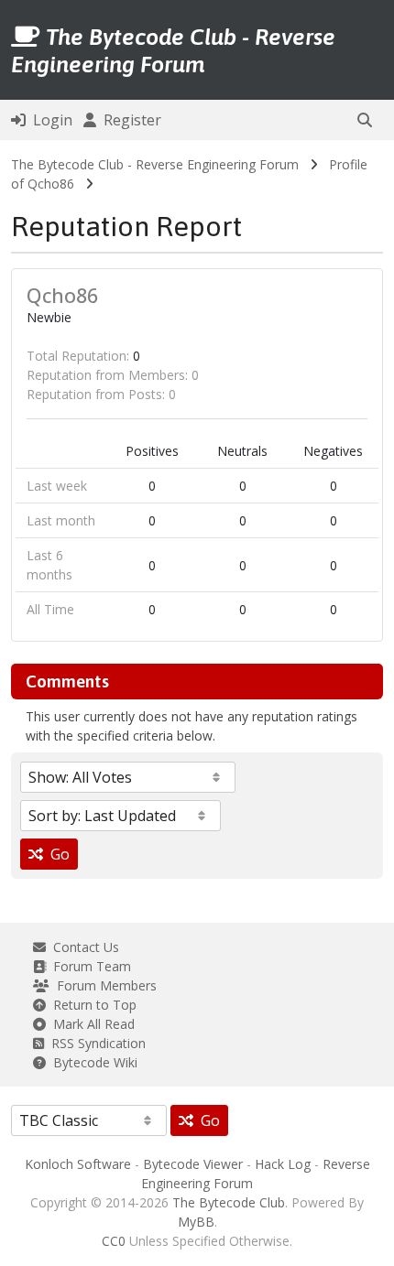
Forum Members (103, 985)
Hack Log (283, 1164)
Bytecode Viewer (193, 1164)
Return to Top (91, 1004)
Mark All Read (90, 1024)
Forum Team (88, 966)
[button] (364, 120)
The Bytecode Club (228, 1202)
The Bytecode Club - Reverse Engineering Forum (155, 164)
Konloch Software (78, 1164)
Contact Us (82, 947)
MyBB (196, 1221)
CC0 (114, 1241)
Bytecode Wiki (91, 1062)
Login (49, 120)
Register (128, 120)
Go (56, 854)
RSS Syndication (95, 1043)
